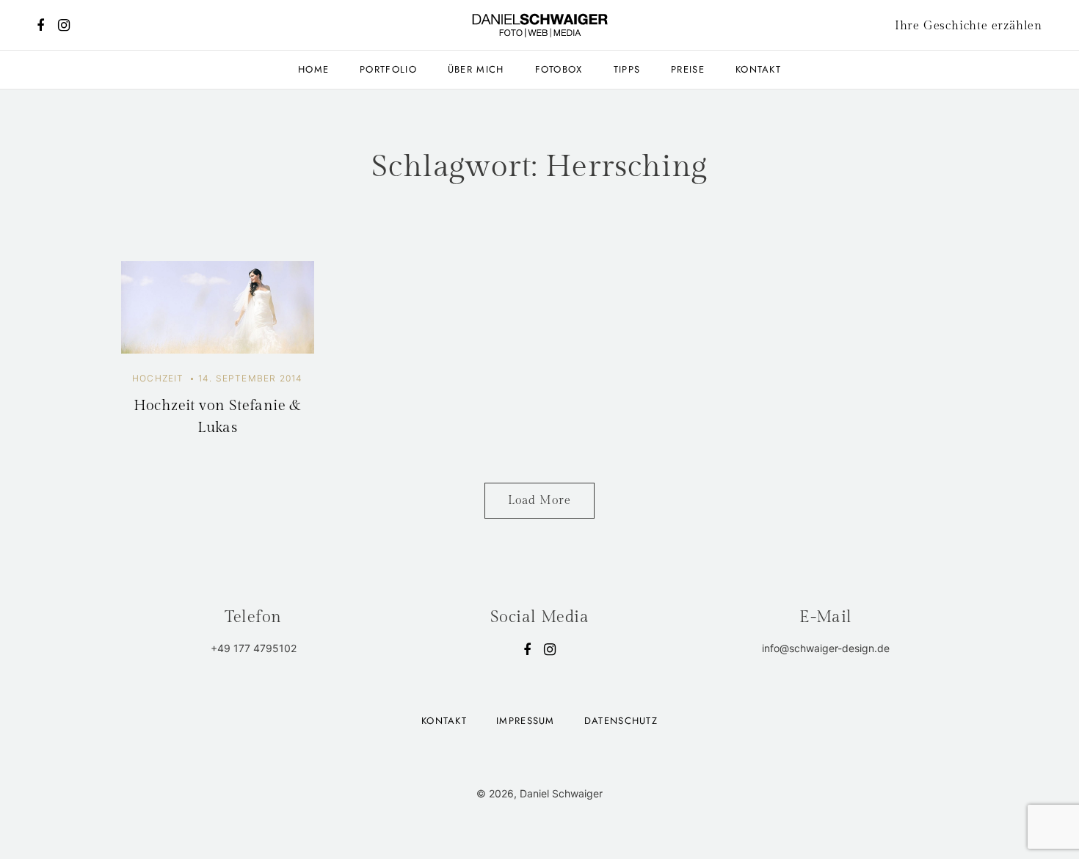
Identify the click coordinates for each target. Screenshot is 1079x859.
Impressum (525, 721)
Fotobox (559, 69)
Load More (539, 501)
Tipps (627, 69)
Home (313, 69)
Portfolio (388, 69)
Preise (688, 69)
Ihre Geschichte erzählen (968, 26)
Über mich (476, 69)
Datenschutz (621, 721)
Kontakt (758, 69)
